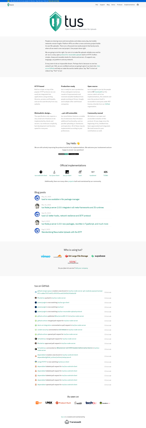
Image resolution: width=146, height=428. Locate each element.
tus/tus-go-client (63, 302)
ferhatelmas (42, 339)
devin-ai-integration (44, 325)
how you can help (54, 1)
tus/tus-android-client (70, 355)
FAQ (96, 4)
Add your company (81, 268)
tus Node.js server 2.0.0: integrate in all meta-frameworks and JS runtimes (73, 207)
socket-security (43, 330)
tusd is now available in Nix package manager (61, 199)
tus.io (63, 417)
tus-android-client (41, 175)
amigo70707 (42, 362)
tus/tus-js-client (63, 362)
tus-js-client (67, 175)
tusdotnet (93, 175)
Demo (113, 4)
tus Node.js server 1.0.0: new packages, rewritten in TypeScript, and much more (75, 223)
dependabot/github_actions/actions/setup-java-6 (54, 357)
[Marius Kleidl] (37, 198)
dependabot (42, 355)
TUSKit (105, 175)
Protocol (119, 4)
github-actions (42, 316)
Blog (108, 4)
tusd (80, 175)
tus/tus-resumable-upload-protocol (70, 311)
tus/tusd (60, 307)
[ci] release (63, 330)
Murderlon (41, 298)
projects (71, 181)
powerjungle (42, 302)
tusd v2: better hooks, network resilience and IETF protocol (66, 215)
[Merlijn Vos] (37, 206)
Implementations (129, 4)
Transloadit (98, 92)
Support (102, 4)
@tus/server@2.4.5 (61, 316)
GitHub (107, 104)
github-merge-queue (45, 291)
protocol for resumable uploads (71, 55)
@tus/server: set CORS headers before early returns (74, 348)
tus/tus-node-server (75, 291)
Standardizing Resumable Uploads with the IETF (62, 232)
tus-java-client (54, 175)
